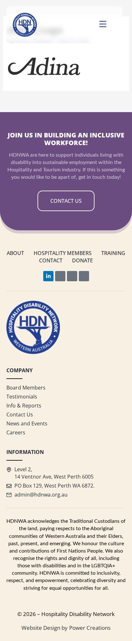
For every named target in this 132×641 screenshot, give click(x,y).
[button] (103, 24)
